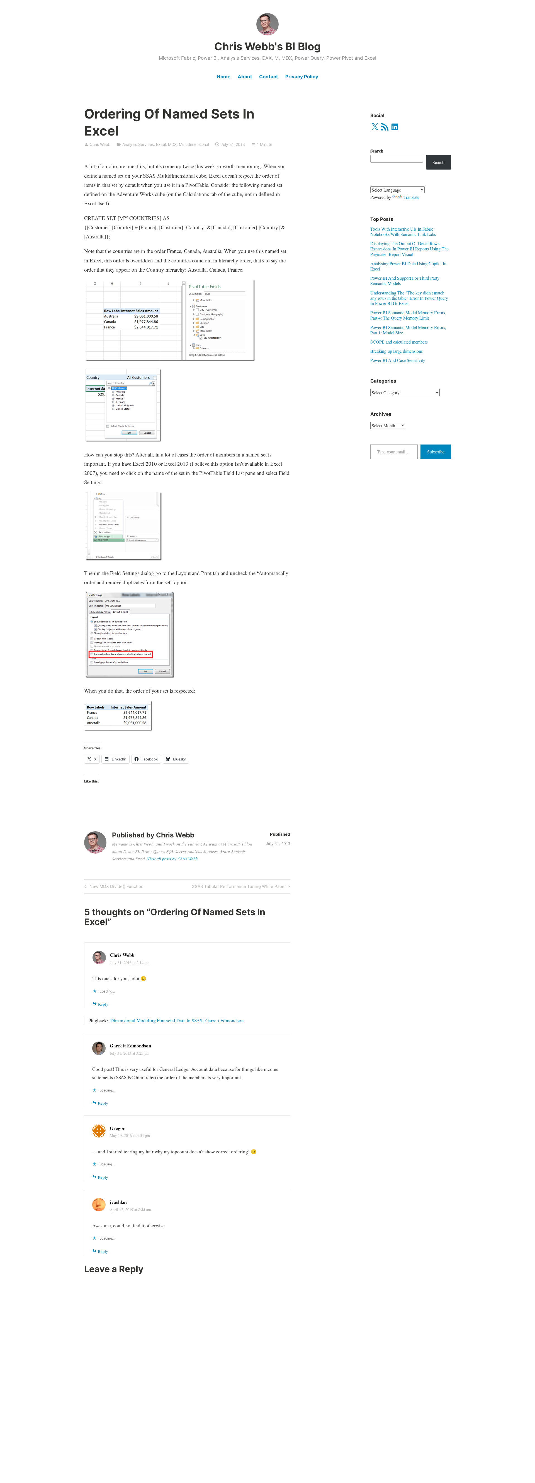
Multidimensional (194, 144)
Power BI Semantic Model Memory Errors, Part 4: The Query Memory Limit (408, 315)
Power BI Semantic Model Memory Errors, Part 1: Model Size (408, 329)
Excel (161, 144)
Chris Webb (100, 144)
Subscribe (435, 452)
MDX (172, 144)
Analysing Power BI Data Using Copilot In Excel (408, 266)
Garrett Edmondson (130, 1045)
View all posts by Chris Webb (172, 858)
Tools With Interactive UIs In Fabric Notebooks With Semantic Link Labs (403, 231)
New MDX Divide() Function (115, 887)
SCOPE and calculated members (399, 342)
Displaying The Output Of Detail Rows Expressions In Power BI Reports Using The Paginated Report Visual (409, 248)
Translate (411, 197)
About (245, 76)
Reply (103, 1004)
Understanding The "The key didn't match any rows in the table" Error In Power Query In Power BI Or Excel (409, 298)
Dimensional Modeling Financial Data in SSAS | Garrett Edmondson (177, 1020)
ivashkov (119, 1202)
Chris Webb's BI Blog (267, 46)
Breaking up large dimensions (396, 351)
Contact (268, 76)
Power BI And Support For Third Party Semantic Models (404, 280)
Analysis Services (138, 144)
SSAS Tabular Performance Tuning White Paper (239, 887)
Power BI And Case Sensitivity (397, 360)
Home (223, 76)
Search (376, 151)
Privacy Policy (301, 76)
